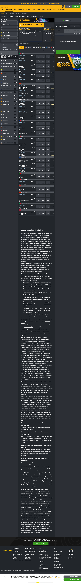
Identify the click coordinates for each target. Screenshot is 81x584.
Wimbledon (47, 297)
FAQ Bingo (56, 558)
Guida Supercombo (20, 16)
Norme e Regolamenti (30, 551)
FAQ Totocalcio (57, 564)
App (28, 16)
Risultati (11, 16)
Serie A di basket (27, 304)
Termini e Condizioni (29, 554)
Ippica (17, 13)
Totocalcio (24, 13)
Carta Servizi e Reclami (30, 550)
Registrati (76, 6)
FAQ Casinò (56, 554)
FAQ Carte (56, 560)
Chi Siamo (15, 550)
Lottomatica (16, 551)
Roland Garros (27, 299)
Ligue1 (31, 294)
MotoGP (31, 310)
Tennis (24, 297)
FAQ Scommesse (58, 553)
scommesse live (28, 327)
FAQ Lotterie (57, 561)
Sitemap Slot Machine (43, 570)
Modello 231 (28, 560)
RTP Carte (41, 563)
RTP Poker (41, 560)
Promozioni (34, 16)
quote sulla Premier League (35, 290)
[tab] (3, 49)
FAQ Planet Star (57, 565)
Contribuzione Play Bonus (44, 555)
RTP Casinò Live (42, 558)
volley (27, 308)
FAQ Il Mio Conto (58, 551)
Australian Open (38, 299)
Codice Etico (28, 558)
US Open (46, 299)
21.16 (34, 40)
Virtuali (12, 13)
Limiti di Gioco (42, 553)
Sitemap (40, 567)
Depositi (15, 555)
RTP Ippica (41, 564)
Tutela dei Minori (42, 551)
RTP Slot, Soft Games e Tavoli (45, 557)
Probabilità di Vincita (43, 554)
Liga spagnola (37, 294)
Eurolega (47, 302)
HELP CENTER (40, 543)
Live (7, 13)
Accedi (68, 6)
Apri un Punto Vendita (18, 560)
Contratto (27, 553)
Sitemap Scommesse (43, 568)
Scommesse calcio (28, 282)
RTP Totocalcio (42, 565)
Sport (2, 13)
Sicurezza (27, 557)
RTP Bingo (41, 561)
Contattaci (15, 553)
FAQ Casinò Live (57, 555)
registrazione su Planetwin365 (37, 343)
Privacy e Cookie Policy (55, 577)
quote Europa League (40, 288)
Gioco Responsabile (43, 550)
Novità (41, 16)
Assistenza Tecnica (58, 567)
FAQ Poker (56, 557)
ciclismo (32, 308)
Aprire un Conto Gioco (18, 554)
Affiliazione (15, 558)
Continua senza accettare (16, 580)
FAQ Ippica (56, 563)
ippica (36, 308)
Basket (24, 302)
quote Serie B (31, 286)
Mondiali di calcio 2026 (42, 284)
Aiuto (55, 550)
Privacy (27, 555)
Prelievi (14, 557)
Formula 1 (25, 310)
